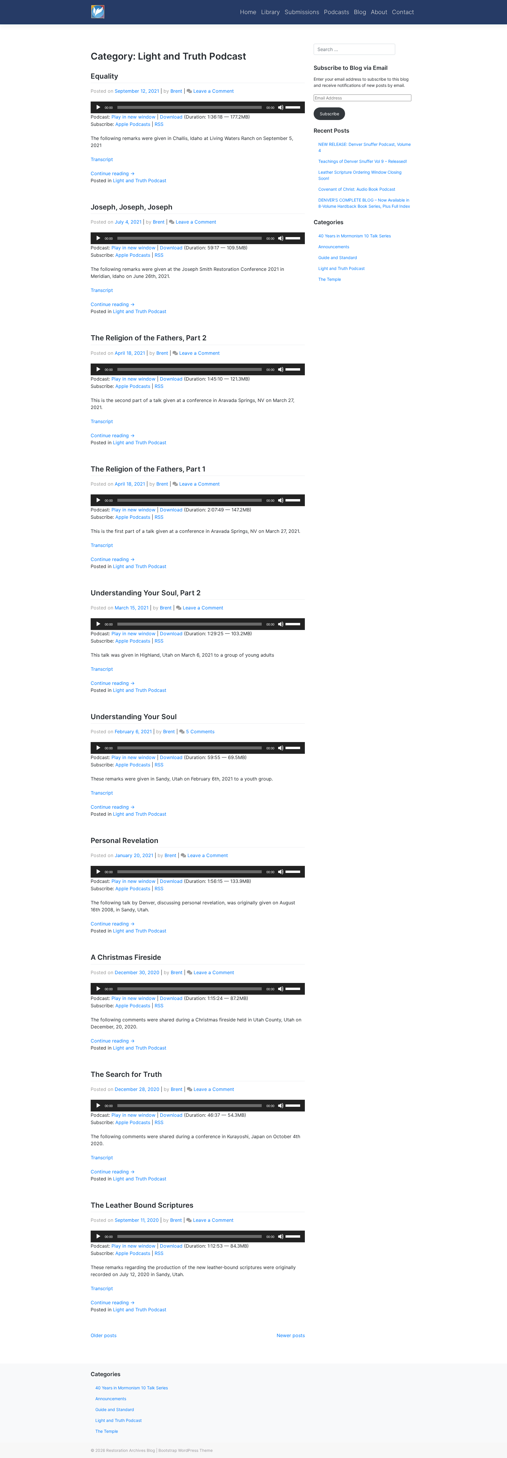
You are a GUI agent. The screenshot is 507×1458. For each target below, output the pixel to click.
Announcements (333, 246)
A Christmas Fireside (126, 957)
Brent (176, 91)
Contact (403, 12)
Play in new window (133, 117)
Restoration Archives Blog (130, 1450)
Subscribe (329, 113)
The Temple (329, 279)
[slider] (293, 107)
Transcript (102, 159)
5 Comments (200, 731)
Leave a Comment (213, 91)
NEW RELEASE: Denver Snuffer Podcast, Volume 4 (364, 147)
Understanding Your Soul (134, 716)
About (379, 12)
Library (270, 12)
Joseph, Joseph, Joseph (132, 207)
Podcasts (336, 12)
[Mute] (281, 107)
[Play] (98, 107)
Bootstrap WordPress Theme (185, 1450)
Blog (360, 12)
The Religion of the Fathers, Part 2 (149, 338)
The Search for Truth (126, 1074)
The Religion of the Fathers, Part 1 (148, 469)
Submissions (302, 12)
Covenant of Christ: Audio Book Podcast (356, 189)
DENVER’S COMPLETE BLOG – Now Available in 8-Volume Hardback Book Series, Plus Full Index (364, 203)
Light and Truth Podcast (139, 180)
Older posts (103, 1335)
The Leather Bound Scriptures (142, 1205)
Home (248, 12)
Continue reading (113, 173)
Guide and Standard (337, 257)
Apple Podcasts (132, 124)
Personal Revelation (124, 840)
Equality (104, 76)
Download (171, 117)
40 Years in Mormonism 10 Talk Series (354, 235)
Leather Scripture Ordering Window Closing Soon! (360, 175)
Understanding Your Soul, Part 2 (146, 593)
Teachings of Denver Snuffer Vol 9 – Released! (362, 161)
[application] (198, 107)
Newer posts (291, 1335)
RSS (159, 124)
